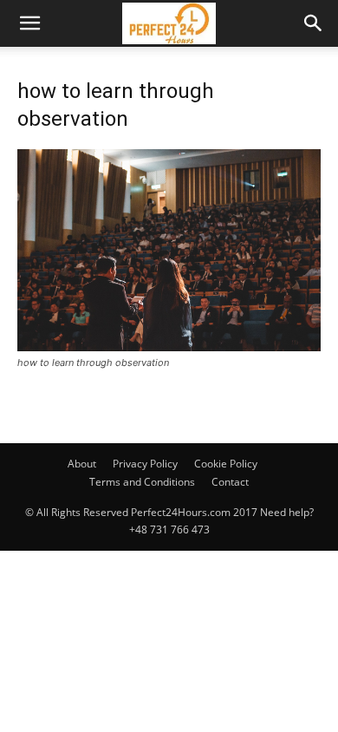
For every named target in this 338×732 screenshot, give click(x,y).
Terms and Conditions (142, 481)
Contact (230, 481)
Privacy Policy (145, 463)
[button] (29, 23)
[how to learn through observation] (169, 346)
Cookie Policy (225, 463)
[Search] (313, 23)
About (82, 463)
